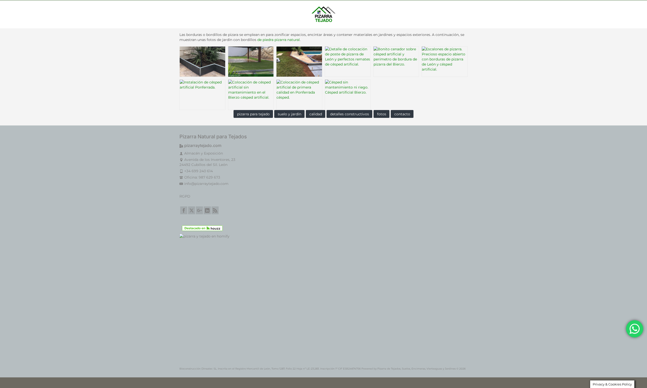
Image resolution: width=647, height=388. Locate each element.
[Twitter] (191, 210)
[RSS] (215, 210)
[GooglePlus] (199, 210)
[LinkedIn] (207, 210)
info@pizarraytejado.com (206, 183)
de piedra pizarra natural (278, 39)
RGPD (184, 196)
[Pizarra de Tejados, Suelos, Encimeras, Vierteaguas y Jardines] (323, 14)
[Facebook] (183, 210)
